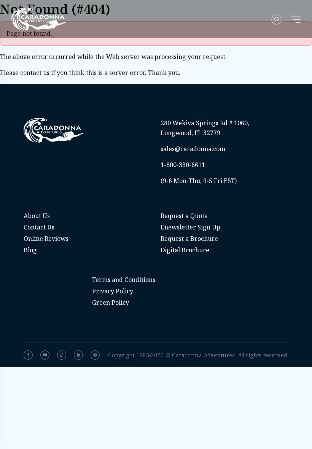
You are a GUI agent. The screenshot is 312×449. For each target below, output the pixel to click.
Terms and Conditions (123, 279)
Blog (30, 250)
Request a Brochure (189, 238)
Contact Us (39, 227)
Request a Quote (184, 216)
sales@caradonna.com (193, 149)
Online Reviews (46, 238)
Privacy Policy (112, 291)
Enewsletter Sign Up (190, 227)
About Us (37, 216)
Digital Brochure (185, 250)
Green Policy (110, 302)
